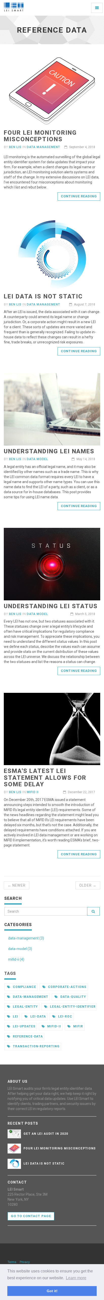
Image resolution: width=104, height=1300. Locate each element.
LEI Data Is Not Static (43, 296)
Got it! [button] (52, 1291)
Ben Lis (15, 147)
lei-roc (64, 1016)
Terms (12, 1262)
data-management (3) (26, 938)
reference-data (27, 1036)
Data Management (43, 147)
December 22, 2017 (81, 792)
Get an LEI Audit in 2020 (45, 1134)
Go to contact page (31, 1216)
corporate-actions (66, 987)
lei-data (37, 1016)
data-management (30, 997)
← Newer (16, 885)
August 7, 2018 (84, 304)
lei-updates (23, 1026)
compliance (24, 987)
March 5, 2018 (84, 614)
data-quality (72, 997)
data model (37, 459)
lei (15, 1016)
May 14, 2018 (85, 459)
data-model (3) (20, 949)
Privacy (25, 1262)
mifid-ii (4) (16, 959)
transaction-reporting (36, 1046)
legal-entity (25, 1006)
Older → (87, 885)
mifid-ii (53, 1026)
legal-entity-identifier (72, 1006)
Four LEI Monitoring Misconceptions (40, 136)
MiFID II (33, 792)
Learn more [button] (76, 1278)
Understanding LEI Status (51, 606)
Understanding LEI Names (49, 451)
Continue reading (79, 196)
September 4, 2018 (81, 147)
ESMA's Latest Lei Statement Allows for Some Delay (45, 777)
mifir (77, 1026)
